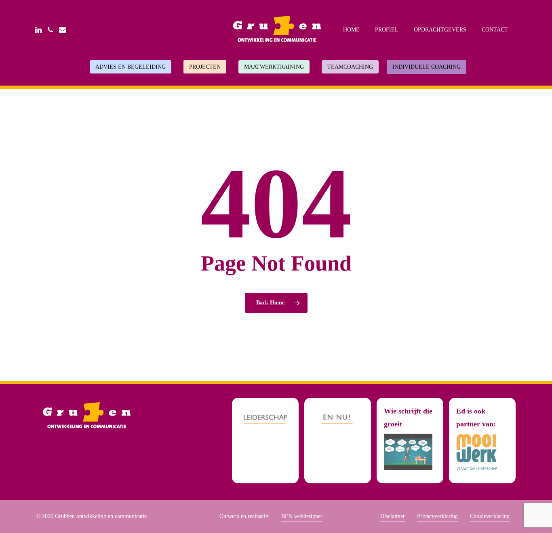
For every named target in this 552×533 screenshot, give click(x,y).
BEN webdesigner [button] (301, 516)
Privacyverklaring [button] (437, 516)
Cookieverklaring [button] (490, 516)
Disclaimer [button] (392, 516)
